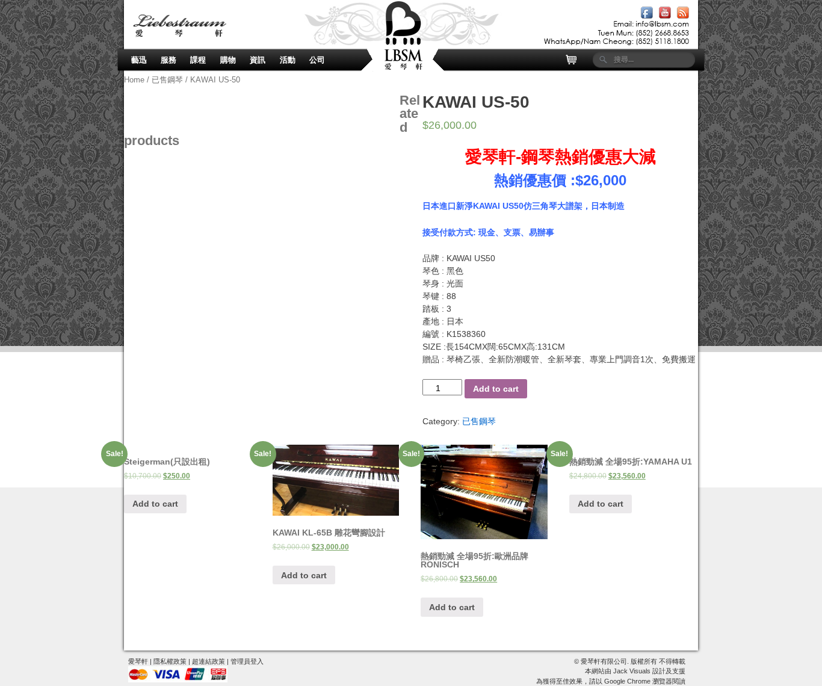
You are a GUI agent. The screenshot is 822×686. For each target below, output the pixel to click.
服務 (168, 59)
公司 (317, 59)
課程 (198, 59)
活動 (287, 59)
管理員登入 (247, 661)
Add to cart (496, 389)
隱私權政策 (170, 661)
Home (134, 79)
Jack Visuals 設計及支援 (649, 671)
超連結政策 (208, 661)
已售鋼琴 (167, 79)
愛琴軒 (138, 661)
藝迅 (139, 59)
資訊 (257, 59)
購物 (228, 59)
